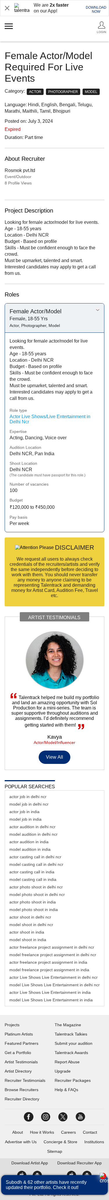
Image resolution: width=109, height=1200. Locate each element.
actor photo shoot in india (32, 902)
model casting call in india (32, 879)
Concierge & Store (60, 1141)
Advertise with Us (21, 1141)
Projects (12, 1024)
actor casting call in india (31, 872)
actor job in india (24, 811)
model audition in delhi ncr (33, 834)
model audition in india (30, 849)
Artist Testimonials (21, 1062)
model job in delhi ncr (29, 804)
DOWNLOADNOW (96, 10)
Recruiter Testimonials (25, 1080)
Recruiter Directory (22, 1099)
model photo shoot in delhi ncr (37, 894)
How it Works (42, 1132)
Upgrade (63, 1071)
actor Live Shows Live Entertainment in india (50, 992)
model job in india (25, 819)
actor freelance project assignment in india (48, 962)
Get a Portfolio (18, 1052)
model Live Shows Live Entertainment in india (51, 1000)
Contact (90, 1132)
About (17, 1132)
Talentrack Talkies (71, 1034)
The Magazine (68, 1024)
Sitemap (54, 1151)
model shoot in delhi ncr (31, 924)
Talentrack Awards (71, 1052)
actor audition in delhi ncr (32, 826)
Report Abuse (67, 1062)
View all (54, 757)
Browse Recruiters (21, 1089)
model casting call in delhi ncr (36, 864)
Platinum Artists (19, 1034)
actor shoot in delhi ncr (30, 917)
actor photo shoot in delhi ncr (36, 887)
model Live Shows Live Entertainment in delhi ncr (54, 985)
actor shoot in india (26, 932)
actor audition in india (29, 841)
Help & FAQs (66, 1089)
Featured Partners (21, 1043)
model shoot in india (27, 939)
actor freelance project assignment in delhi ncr (51, 947)
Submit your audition (73, 1043)
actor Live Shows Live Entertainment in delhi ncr (53, 977)
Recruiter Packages (73, 1080)
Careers (68, 1132)
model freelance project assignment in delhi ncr (52, 954)
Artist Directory (18, 1071)
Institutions (94, 1141)
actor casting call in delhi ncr (35, 857)
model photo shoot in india (33, 909)
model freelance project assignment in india (49, 969)
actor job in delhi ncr (28, 796)
